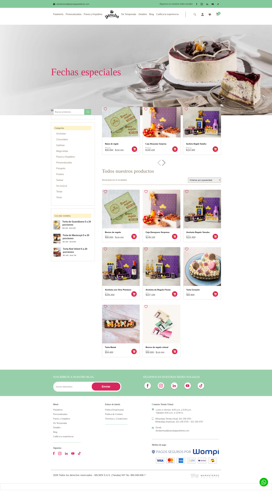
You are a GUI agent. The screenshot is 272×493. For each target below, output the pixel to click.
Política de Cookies (114, 414)
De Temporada (128, 14)
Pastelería (58, 14)
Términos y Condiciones (116, 418)
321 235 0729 (182, 421)
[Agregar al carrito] (134, 149)
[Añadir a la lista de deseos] (105, 109)
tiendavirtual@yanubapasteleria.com (73, 4)
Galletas (60, 145)
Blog (151, 14)
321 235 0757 (197, 421)
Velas (59, 197)
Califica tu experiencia (167, 14)
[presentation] (159, 163)
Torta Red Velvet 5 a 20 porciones (75, 250)
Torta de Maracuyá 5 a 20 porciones (76, 237)
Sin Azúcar (61, 186)
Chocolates (62, 139)
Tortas (59, 191)
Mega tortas (62, 151)
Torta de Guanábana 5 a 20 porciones (76, 223)
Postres (60, 174)
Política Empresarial (114, 410)
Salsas (59, 180)
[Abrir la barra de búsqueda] (195, 14)
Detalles (143, 14)
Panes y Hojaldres (93, 14)
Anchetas (61, 133)
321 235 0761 (185, 418)
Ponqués (60, 168)
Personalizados (73, 14)
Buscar (87, 112)
